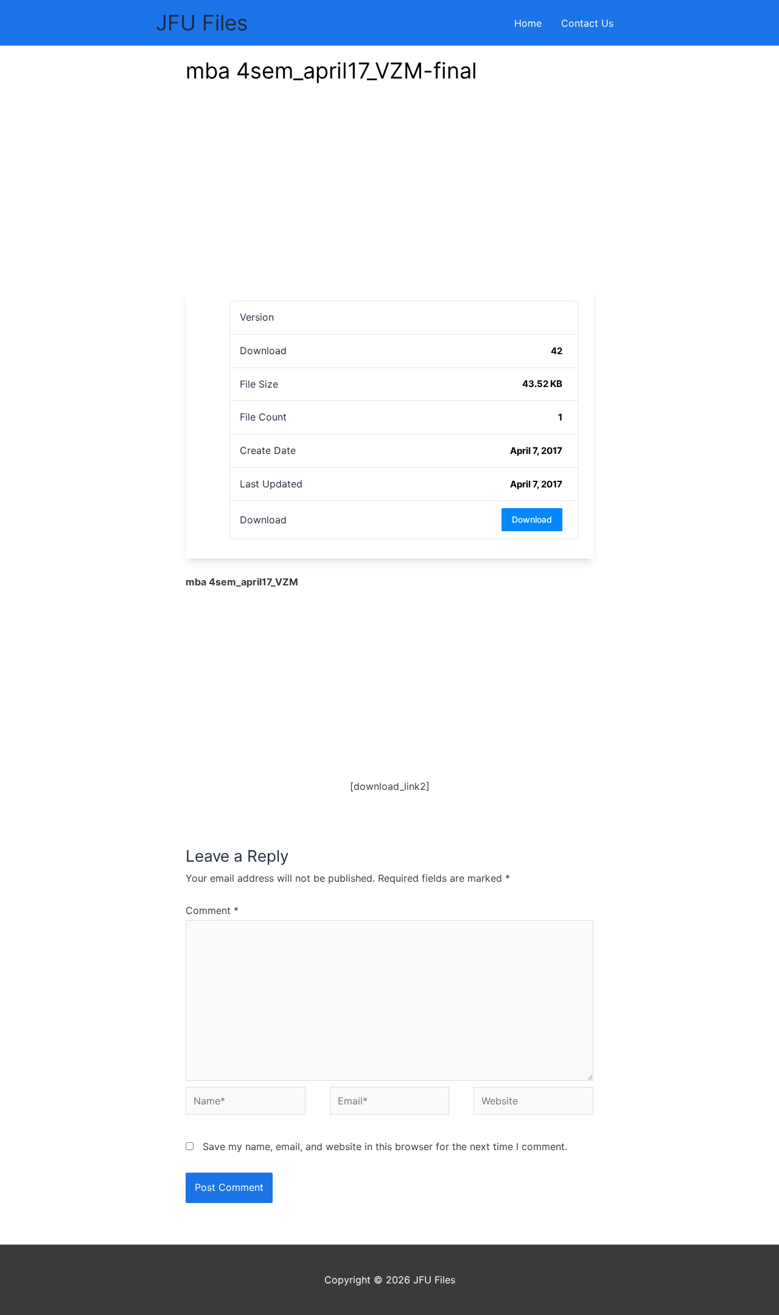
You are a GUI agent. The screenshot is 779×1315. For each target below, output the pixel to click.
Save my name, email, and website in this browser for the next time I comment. (385, 1146)
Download (532, 519)
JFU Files (202, 22)
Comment (212, 910)
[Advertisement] (389, 195)
